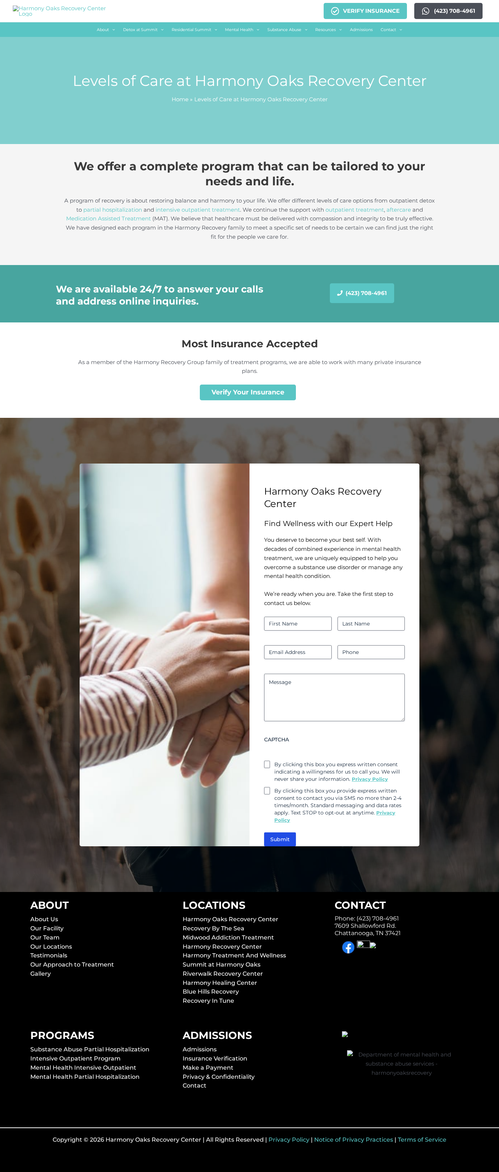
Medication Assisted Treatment (108, 218)
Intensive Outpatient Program (75, 1058)
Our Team (45, 937)
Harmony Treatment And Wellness (234, 955)
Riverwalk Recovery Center (223, 973)
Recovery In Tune (208, 1000)
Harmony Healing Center (220, 982)
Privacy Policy (288, 1139)
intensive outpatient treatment (198, 209)
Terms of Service (422, 1139)
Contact (194, 1085)
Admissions (200, 1049)
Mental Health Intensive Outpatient (83, 1067)
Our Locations (51, 946)
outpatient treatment (354, 209)
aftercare (398, 209)
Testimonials (48, 955)
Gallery (40, 973)
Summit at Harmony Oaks (221, 964)
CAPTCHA (276, 739)
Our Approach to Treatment (72, 964)
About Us (44, 919)
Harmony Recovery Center (222, 946)
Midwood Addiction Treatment (228, 937)
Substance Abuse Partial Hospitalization (89, 1049)
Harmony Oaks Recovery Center (230, 919)
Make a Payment (208, 1067)
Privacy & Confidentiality (219, 1076)
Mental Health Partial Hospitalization (85, 1076)
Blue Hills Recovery (211, 991)
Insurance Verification (215, 1058)
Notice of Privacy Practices (353, 1139)
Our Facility (47, 928)
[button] (106, 29)
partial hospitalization (112, 209)
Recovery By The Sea (213, 928)
